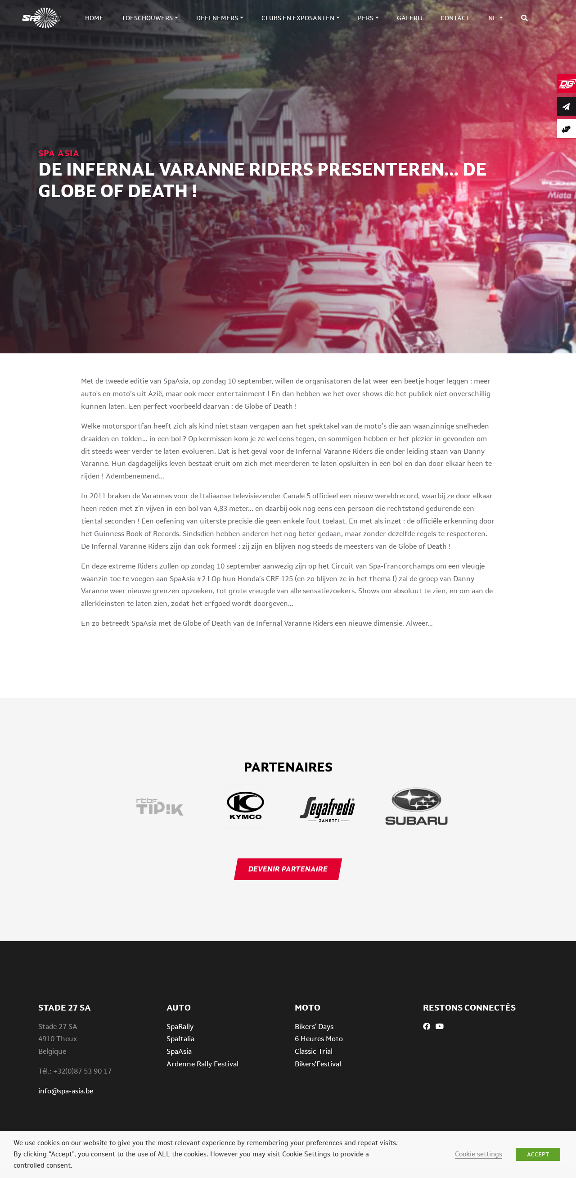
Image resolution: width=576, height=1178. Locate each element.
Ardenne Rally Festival (202, 1064)
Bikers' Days (314, 1026)
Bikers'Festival (318, 1064)
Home (94, 18)
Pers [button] (366, 18)
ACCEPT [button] (538, 1154)
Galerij (410, 18)
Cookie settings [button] (478, 1154)
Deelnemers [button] (217, 18)
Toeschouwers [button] (147, 18)
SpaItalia (180, 1038)
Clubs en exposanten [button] (297, 18)
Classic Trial (314, 1051)
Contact (455, 18)
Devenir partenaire (288, 869)
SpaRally (180, 1026)
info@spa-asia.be (65, 1091)
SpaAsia (179, 1051)
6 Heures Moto (319, 1038)
